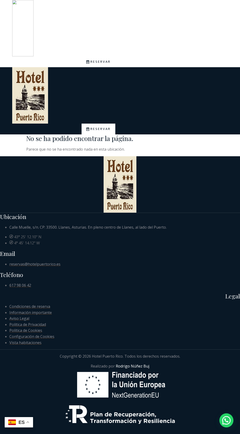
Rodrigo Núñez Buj (132, 366)
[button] (226, 420)
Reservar (100, 61)
